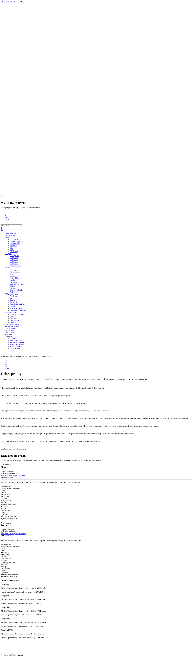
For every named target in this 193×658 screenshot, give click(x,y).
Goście (12, 286)
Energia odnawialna (17, 344)
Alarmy (12, 316)
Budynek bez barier (17, 284)
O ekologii (13, 338)
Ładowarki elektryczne (18, 310)
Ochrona (13, 306)
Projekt (7, 238)
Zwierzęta (13, 292)
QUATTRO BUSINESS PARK (12, 2)
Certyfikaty (9, 334)
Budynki (8, 254)
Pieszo (12, 274)
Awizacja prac (10, 328)
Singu (12, 250)
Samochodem (14, 276)
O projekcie (14, 240)
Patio (11, 248)
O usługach (14, 296)
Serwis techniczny (16, 308)
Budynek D (14, 264)
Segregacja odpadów (17, 342)
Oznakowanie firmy (12, 326)
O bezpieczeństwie (16, 314)
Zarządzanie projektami (18, 304)
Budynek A (14, 258)
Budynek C (14, 262)
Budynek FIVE (15, 266)
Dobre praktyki (15, 348)
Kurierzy (13, 288)
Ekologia (8, 336)
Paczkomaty (14, 302)
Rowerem (13, 282)
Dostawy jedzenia (16, 290)
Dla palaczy (14, 252)
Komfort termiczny (12, 324)
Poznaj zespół (10, 236)
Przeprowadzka (10, 330)
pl (1, 196)
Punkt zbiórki (14, 320)
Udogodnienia (15, 244)
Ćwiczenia (13, 318)
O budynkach (14, 256)
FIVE (7, 219)
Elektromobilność (16, 340)
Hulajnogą (13, 280)
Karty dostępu (15, 272)
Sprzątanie (13, 300)
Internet (12, 298)
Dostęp (7, 268)
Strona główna (10, 233)
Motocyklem (14, 278)
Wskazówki (9, 332)
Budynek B (14, 260)
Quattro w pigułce (16, 242)
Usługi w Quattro (11, 294)
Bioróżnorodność (16, 346)
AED (12, 322)
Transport (13, 246)
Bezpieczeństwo (11, 312)
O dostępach (14, 270)
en (2, 198)
